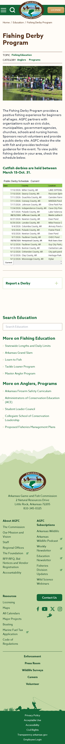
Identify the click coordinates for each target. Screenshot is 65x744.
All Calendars (11, 613)
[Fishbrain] (49, 615)
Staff (6, 542)
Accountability (12, 573)
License (56, 10)
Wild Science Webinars (45, 582)
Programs (34, 60)
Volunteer (32, 684)
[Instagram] (60, 609)
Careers (33, 677)
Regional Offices (13, 548)
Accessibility (32, 725)
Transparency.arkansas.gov (32, 734)
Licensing (9, 602)
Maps (6, 608)
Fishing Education (22, 55)
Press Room (32, 663)
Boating (8, 624)
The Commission (14, 527)
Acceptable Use (32, 720)
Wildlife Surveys (32, 670)
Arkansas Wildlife (48, 531)
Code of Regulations (10, 642)
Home (6, 22)
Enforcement (32, 656)
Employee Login (33, 739)
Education (18, 22)
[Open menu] (3, 10)
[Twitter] (52, 609)
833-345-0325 (32, 508)
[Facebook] (38, 609)
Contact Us (49, 597)
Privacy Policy (32, 715)
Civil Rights (33, 729)
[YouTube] (44, 609)
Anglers (21, 60)
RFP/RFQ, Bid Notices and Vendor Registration (15, 563)
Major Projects (12, 619)
